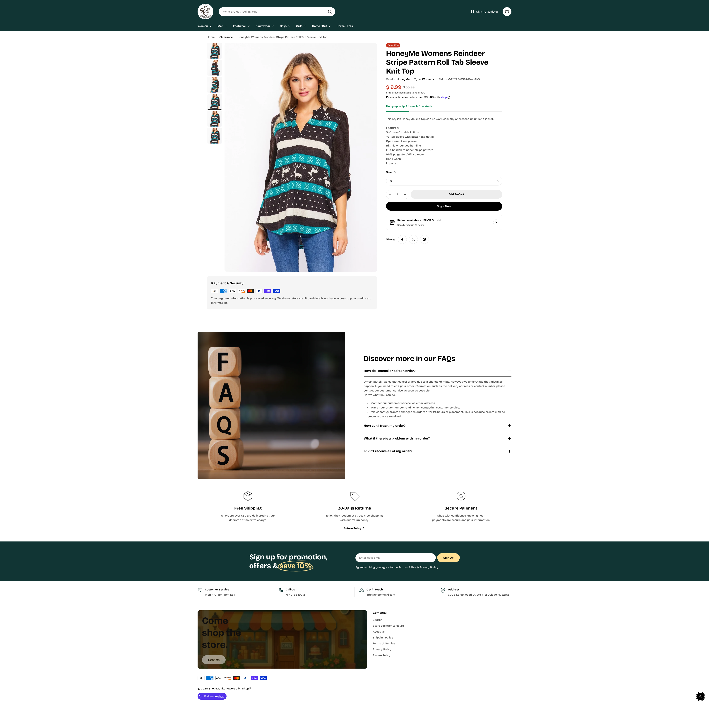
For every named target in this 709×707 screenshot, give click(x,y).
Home (211, 37)
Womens (428, 79)
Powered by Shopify (239, 688)
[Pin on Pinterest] (424, 239)
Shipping (391, 92)
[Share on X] (413, 239)
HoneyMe (403, 79)
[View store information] (496, 222)
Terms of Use (407, 567)
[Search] (330, 11)
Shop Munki (216, 688)
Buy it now (444, 206)
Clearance (226, 37)
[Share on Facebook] (402, 239)
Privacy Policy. (429, 567)
